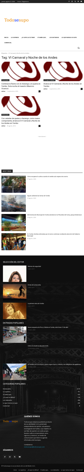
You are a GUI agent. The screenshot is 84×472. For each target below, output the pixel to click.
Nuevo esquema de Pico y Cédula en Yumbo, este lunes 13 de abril (48, 327)
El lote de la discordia (34, 285)
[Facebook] (69, 1)
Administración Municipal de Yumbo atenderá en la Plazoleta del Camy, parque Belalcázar (54, 215)
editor (3, 91)
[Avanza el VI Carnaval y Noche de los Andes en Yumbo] (63, 71)
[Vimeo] (78, 1)
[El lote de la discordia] (14, 292)
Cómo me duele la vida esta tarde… (38, 346)
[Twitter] (75, 1)
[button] (78, 48)
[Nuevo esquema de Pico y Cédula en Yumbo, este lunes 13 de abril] (14, 334)
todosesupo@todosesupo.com (34, 447)
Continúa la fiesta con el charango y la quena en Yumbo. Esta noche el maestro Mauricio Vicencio (20, 86)
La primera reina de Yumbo (36, 303)
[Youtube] (81, 1)
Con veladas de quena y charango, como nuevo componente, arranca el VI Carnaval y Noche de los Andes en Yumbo (20, 120)
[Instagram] (72, 1)
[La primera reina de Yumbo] (14, 311)
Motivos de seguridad (34, 266)
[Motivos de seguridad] (14, 274)
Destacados (5, 80)
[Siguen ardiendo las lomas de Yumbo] (13, 203)
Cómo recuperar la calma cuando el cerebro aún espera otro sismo (47, 176)
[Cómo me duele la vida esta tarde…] (14, 353)
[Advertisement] (58, 19)
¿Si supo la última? (49, 80)
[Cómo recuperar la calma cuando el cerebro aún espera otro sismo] (13, 184)
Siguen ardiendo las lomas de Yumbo (38, 196)
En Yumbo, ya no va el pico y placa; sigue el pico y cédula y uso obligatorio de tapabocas (54, 364)
